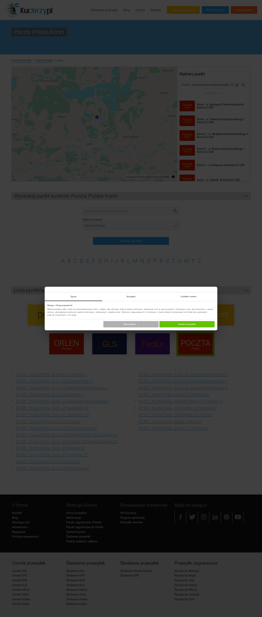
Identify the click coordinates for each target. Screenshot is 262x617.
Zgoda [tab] (73, 296)
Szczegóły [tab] (131, 296)
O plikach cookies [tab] (189, 296)
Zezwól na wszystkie (187, 324)
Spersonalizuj (130, 324)
